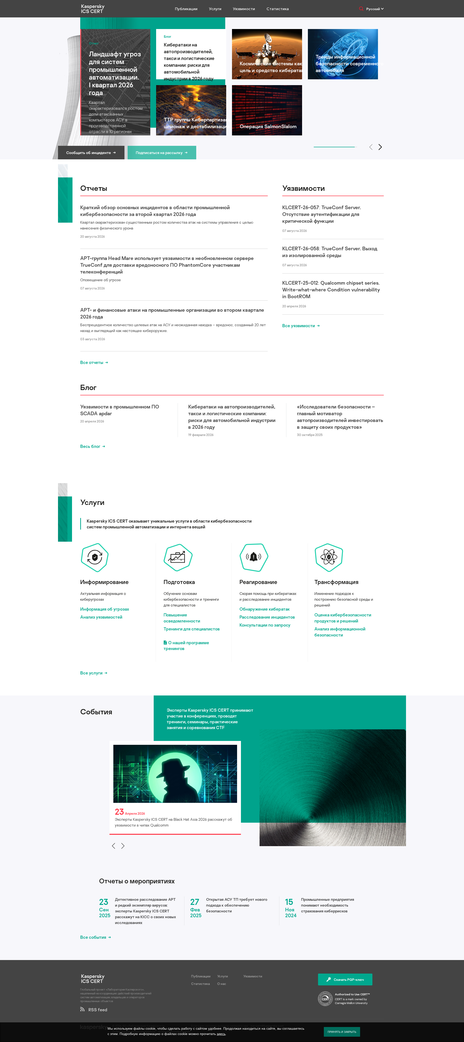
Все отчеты (91, 362)
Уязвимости (244, 9)
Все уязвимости (298, 325)
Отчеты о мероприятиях (137, 881)
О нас (221, 984)
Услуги (215, 9)
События (96, 711)
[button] (380, 147)
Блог (88, 387)
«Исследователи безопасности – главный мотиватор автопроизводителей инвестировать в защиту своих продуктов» (340, 416)
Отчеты (93, 187)
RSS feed (96, 1009)
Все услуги (91, 672)
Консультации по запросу (264, 625)
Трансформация (336, 581)
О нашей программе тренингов (186, 645)
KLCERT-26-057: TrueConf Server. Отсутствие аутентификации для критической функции (321, 214)
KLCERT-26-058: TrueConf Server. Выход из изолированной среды (329, 251)
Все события (93, 937)
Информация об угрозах (104, 609)
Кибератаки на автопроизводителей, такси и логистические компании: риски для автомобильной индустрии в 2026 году (232, 416)
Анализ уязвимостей (101, 617)
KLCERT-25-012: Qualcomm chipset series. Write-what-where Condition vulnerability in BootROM (331, 289)
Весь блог (90, 446)
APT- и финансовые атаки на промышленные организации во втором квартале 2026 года (172, 313)
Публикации (186, 9)
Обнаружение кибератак (264, 609)
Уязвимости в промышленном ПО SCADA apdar (119, 409)
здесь (221, 1034)
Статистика (278, 9)
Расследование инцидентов (267, 617)
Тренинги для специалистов (192, 628)
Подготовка (179, 581)
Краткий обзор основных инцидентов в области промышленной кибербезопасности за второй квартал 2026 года (155, 210)
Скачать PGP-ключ (349, 979)
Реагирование (258, 581)
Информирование (104, 581)
